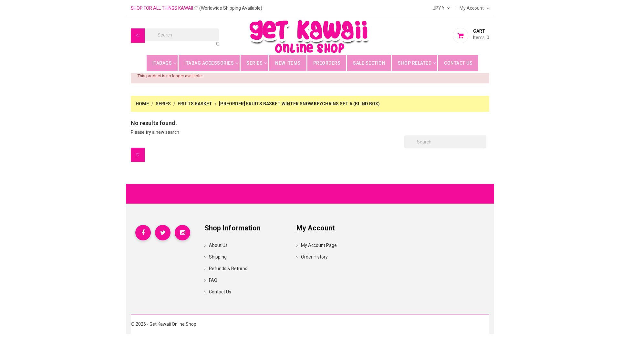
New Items (288, 63)
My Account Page (319, 245)
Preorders (327, 63)
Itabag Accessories (209, 63)
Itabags (162, 63)
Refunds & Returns (228, 268)
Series (254, 63)
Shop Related (414, 63)
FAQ (213, 280)
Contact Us (458, 63)
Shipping (218, 256)
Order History (314, 256)
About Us (218, 245)
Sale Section (369, 63)
